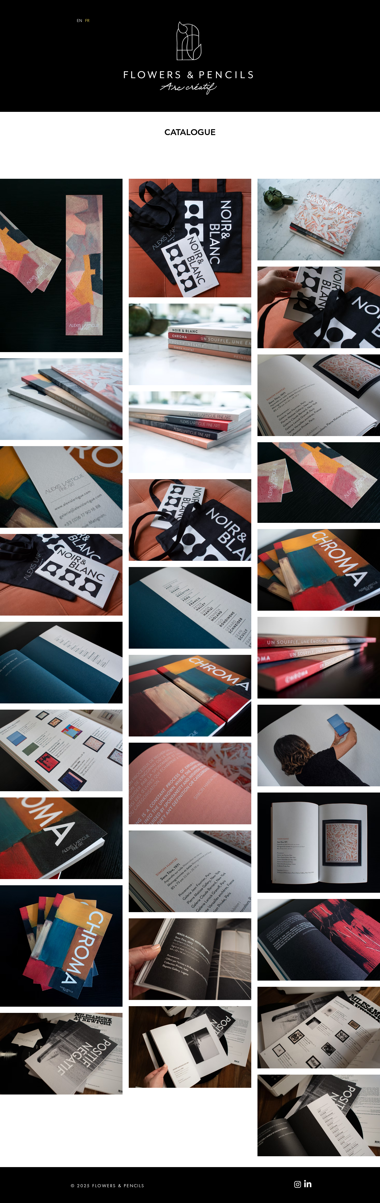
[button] (111, 341)
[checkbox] (12, 341)
